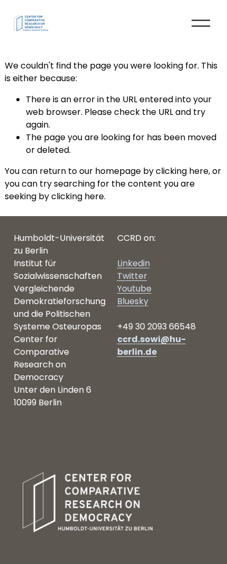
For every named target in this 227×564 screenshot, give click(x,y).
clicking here (182, 171)
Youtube (134, 289)
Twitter (132, 276)
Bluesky (132, 301)
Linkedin (133, 263)
